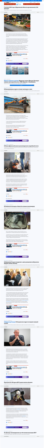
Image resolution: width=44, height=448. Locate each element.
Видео (6, 0)
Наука (36, 0)
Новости (4, 144)
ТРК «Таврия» (19, 409)
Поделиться (38, 12)
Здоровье (28, 0)
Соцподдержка (32, 0)
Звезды (26, 0)
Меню (1, 0)
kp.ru (27, 58)
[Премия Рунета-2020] (13, 2)
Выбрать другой (19, 4)
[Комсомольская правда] (7, 2)
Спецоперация (9, 0)
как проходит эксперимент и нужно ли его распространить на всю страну (19, 54)
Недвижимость (7, 144)
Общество (16, 0)
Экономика (20, 0)
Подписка (38, 2)
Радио (31, 2)
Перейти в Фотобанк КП (11, 406)
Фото (4, 0)
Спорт (6, 320)
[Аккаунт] (43, 0)
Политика (13, 0)
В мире (23, 0)
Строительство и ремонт (9, 198)
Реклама (35, 2)
